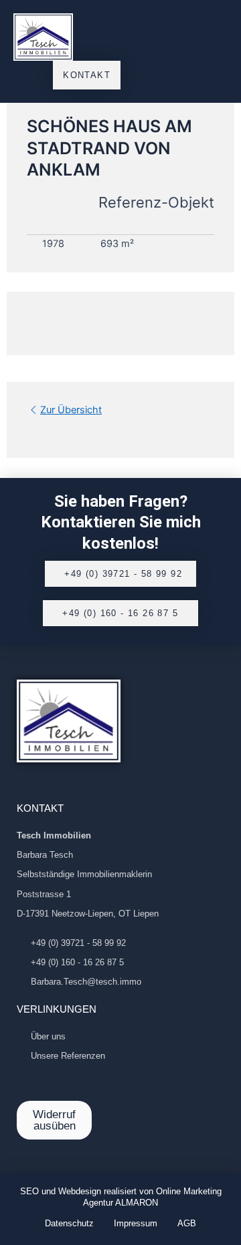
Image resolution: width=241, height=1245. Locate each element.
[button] (215, 37)
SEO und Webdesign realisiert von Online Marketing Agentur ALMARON (121, 1197)
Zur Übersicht (71, 410)
